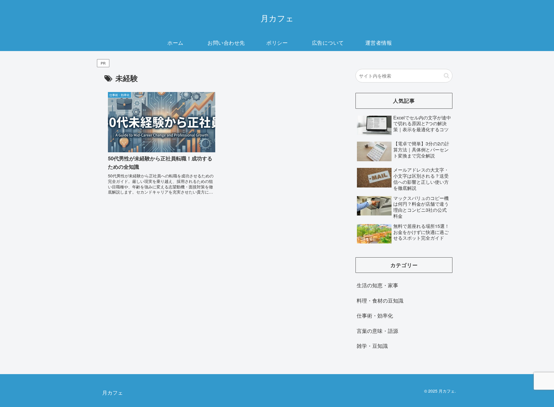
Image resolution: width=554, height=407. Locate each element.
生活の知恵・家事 (377, 285)
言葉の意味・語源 (377, 330)
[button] (446, 75)
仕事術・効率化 (375, 315)
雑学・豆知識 (372, 345)
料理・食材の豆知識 (380, 300)
